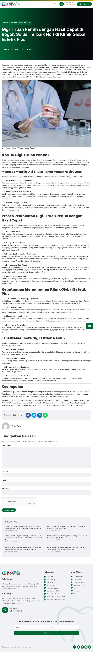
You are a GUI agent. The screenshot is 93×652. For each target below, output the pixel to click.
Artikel (6, 23)
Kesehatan (14, 23)
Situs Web (6, 489)
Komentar (6, 446)
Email (5, 480)
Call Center (69, 3)
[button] (55, 4)
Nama (5, 471)
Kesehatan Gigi (24, 23)
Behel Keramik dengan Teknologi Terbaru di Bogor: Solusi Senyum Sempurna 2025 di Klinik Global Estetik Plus (24, 538)
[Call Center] (61, 4)
